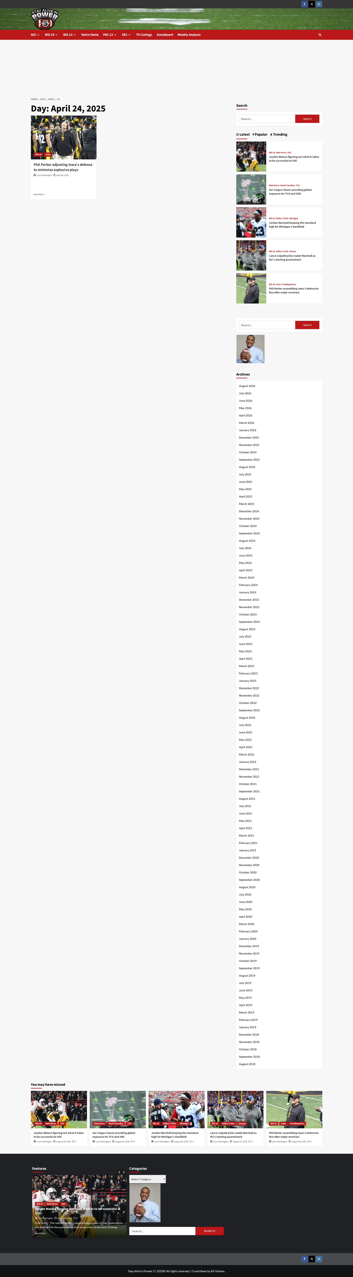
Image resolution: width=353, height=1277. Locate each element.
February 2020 (248, 931)
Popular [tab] (261, 134)
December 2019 (249, 946)
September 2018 (249, 1056)
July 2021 (245, 806)
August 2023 (247, 629)
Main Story (281, 152)
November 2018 (249, 1042)
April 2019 (245, 1005)
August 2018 (247, 1064)
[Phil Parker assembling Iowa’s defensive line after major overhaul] (251, 288)
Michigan (293, 218)
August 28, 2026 (122, 1141)
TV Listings (144, 34)
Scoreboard (165, 34)
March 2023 (246, 666)
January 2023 (247, 680)
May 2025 (245, 489)
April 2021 (245, 828)
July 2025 (245, 474)
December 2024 (249, 511)
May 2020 (245, 909)
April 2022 (245, 747)
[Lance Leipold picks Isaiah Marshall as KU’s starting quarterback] (251, 255)
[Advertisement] (176, 67)
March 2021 (246, 835)
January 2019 (247, 1027)
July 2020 (245, 894)
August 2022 (247, 717)
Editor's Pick (282, 218)
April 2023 (245, 658)
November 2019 (249, 953)
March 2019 (246, 1012)
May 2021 (245, 820)
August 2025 (247, 467)
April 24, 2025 (62, 175)
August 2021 (247, 798)
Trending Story (289, 284)
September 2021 (249, 791)
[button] (320, 35)
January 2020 (247, 938)
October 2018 (248, 1049)
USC (289, 152)
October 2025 (248, 452)
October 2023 (248, 614)
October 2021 (248, 784)
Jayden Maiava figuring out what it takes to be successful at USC (294, 159)
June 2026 (245, 400)
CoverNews (199, 1271)
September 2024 (249, 533)
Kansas (292, 251)
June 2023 (245, 644)
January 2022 (247, 761)
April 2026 (245, 415)
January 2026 (247, 430)
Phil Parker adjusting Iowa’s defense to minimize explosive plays (63, 167)
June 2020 (245, 901)
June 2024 (245, 555)
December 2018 (249, 1034)
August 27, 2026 (240, 1141)
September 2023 (249, 621)
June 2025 (245, 481)
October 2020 (248, 872)
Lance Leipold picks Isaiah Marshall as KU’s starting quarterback (292, 258)
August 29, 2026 (63, 1141)
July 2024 (245, 548)
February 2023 (248, 673)
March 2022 (246, 754)
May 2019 (245, 997)
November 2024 (249, 518)
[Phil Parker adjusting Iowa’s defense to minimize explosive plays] (64, 137)
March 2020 (246, 924)
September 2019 (249, 968)
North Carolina (287, 185)
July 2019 (245, 983)
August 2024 (247, 540)
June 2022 (245, 732)
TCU (298, 185)
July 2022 (245, 725)
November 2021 (249, 776)
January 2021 (247, 850)
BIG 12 (68, 34)
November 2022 (249, 695)
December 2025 (249, 437)
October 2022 (248, 702)
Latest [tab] (244, 134)
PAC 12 (108, 34)
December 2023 (249, 599)
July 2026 (245, 393)
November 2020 (249, 865)
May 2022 (245, 739)
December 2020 (249, 857)
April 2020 (245, 916)
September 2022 (249, 710)
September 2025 (249, 459)
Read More (39, 194)
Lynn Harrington (44, 175)
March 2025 (246, 503)
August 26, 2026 (299, 1141)
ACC (33, 34)
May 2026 (245, 408)
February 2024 (248, 585)
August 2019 (247, 975)
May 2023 (245, 651)
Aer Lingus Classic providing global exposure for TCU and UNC (290, 192)
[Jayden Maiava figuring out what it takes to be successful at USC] (251, 156)
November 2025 (249, 444)
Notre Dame (90, 34)
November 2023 (249, 607)
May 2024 (245, 562)
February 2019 (248, 1019)
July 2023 (245, 636)
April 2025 (245, 496)
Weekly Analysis (189, 34)
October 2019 (248, 960)
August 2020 (247, 887)
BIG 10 (49, 34)
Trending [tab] (279, 134)
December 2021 (249, 769)
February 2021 (248, 843)
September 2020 (249, 879)
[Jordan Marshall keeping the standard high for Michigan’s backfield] (251, 222)
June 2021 (245, 813)
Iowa (48, 154)
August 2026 (247, 386)
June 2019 (245, 990)
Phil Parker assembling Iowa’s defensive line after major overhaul (294, 290)
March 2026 (246, 422)
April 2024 (245, 570)
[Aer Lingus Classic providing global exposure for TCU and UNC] (251, 189)
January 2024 (247, 592)
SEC (124, 34)
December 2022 (249, 688)
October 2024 (248, 526)
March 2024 (246, 577)
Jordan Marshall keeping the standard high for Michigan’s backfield (292, 225)
